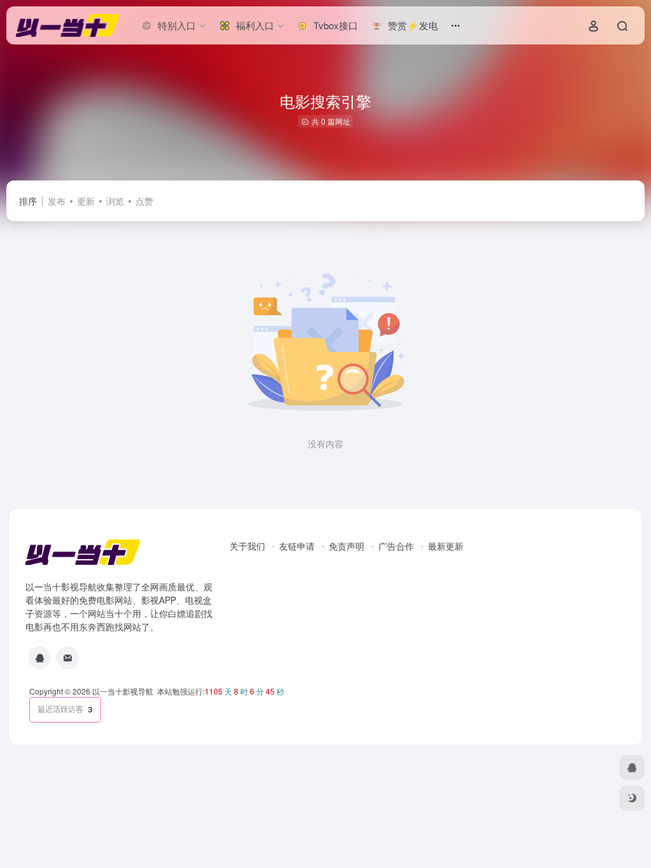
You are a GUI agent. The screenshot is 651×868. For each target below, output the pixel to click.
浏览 (115, 200)
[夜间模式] (632, 798)
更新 (86, 200)
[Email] (67, 657)
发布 (56, 200)
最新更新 (445, 545)
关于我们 (247, 545)
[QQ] (39, 657)
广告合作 (396, 545)
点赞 (144, 200)
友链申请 (297, 545)
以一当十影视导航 (122, 691)
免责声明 (346, 545)
